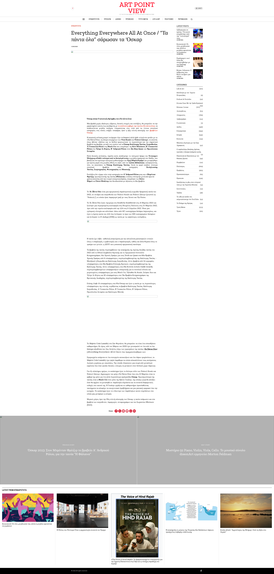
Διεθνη (179, 127)
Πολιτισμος (181, 166)
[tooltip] (72, 8)
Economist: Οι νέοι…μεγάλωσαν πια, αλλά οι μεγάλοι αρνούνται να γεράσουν (184, 48)
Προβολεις (180, 170)
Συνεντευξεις (181, 189)
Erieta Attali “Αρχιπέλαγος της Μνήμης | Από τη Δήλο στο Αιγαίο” (243, 531)
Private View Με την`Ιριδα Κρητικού (190, 103)
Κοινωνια (180, 139)
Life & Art (180, 89)
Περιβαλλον (181, 162)
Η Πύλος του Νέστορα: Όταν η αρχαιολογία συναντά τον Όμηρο (81, 530)
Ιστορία (179, 135)
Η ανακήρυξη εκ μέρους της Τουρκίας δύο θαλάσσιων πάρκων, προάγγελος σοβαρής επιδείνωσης (190, 531)
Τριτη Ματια (181, 207)
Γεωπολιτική (181, 123)
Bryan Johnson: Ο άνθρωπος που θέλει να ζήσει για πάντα (184, 73)
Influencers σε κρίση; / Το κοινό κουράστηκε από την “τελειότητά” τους (183, 34)
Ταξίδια (179, 193)
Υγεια (178, 211)
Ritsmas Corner (182, 107)
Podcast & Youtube (184, 99)
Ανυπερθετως (181, 111)
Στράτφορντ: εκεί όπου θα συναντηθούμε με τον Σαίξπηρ (183, 61)
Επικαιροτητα (76, 26)
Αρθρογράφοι (181, 119)
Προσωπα (180, 178)
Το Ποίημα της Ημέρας (184, 203)
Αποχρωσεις (181, 115)
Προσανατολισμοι (183, 174)
